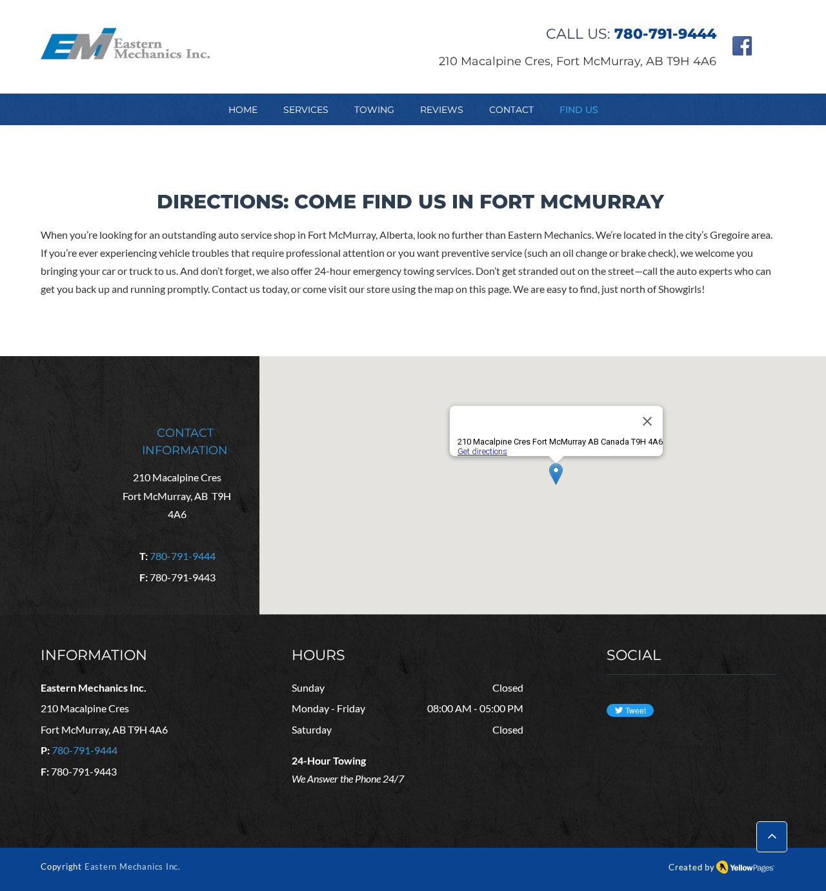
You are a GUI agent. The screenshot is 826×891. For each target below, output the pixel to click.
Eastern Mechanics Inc (131, 866)
